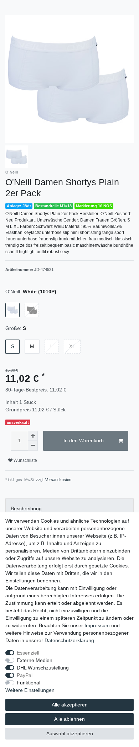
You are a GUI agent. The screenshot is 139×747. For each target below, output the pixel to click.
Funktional (28, 682)
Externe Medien (34, 660)
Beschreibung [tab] (26, 508)
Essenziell (28, 653)
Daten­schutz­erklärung (69, 640)
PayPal (24, 675)
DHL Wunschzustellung (43, 668)
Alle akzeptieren (70, 705)
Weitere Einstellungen (30, 690)
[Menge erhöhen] (33, 436)
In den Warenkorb (83, 440)
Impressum (97, 625)
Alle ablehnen (69, 719)
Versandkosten (58, 479)
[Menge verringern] (33, 446)
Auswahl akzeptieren (69, 733)
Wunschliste (24, 460)
